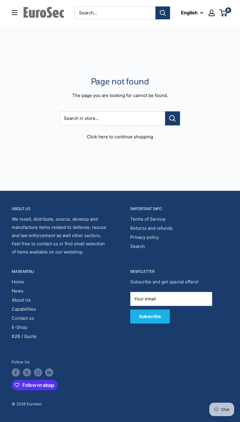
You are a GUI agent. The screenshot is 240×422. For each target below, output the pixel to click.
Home (18, 282)
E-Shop (19, 327)
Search (137, 246)
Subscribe (150, 316)
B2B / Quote (24, 336)
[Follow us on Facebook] (16, 372)
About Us (21, 300)
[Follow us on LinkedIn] (49, 372)
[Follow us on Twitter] (27, 372)
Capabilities (24, 309)
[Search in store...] (172, 118)
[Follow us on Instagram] (38, 372)
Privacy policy (144, 237)
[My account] (212, 13)
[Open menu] (15, 12)
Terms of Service (148, 219)
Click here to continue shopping (120, 136)
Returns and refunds (151, 228)
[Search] (162, 12)
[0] (223, 12)
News (17, 291)
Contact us (23, 318)
